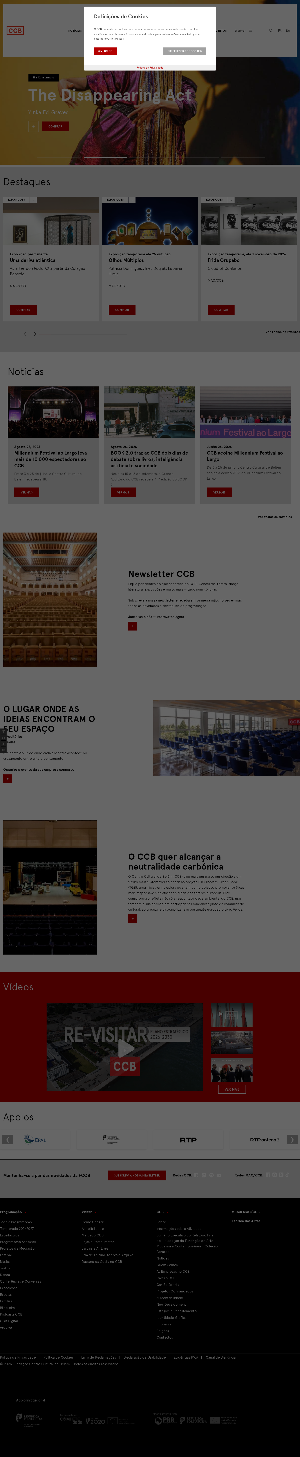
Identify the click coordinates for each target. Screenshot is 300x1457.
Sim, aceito (105, 51)
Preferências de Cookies (185, 51)
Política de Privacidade (150, 67)
